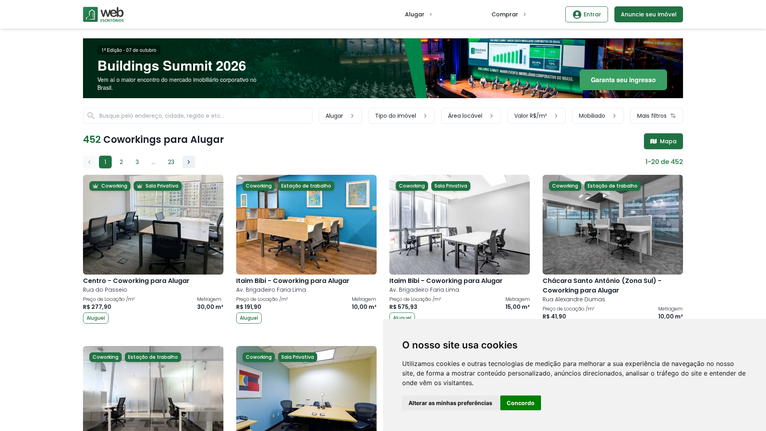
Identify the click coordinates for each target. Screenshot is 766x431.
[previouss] (89, 162)
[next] (188, 162)
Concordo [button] (521, 402)
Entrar (592, 14)
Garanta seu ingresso (623, 79)
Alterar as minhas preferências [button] (450, 402)
